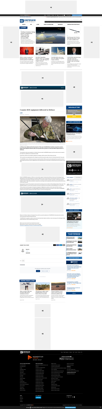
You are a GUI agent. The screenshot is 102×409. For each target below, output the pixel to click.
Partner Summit (53, 381)
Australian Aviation (23, 369)
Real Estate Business (23, 382)
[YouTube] (74, 397)
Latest (23, 27)
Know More (28, 252)
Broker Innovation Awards (40, 389)
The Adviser (22, 387)
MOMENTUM (27, 15)
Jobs (66, 21)
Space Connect (22, 385)
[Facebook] (67, 397)
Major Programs (49, 21)
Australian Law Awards (39, 379)
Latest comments (70, 177)
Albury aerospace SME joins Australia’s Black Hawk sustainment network (26, 292)
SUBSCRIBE (38, 397)
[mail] (63, 245)
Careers (57, 21)
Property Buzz (22, 381)
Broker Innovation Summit (40, 391)
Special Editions (62, 21)
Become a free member (77, 15)
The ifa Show (69, 367)
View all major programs (74, 257)
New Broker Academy (54, 378)
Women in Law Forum (70, 365)
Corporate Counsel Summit (55, 366)
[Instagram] (72, 397)
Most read (78, 177)
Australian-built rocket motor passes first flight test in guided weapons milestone (57, 58)
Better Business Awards (39, 386)
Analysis (54, 21)
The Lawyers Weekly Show (71, 369)
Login (70, 15)
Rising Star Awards (54, 384)
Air (31, 24)
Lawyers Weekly (22, 378)
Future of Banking (54, 369)
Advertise (48, 15)
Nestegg (21, 379)
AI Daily (21, 367)
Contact (52, 15)
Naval (24, 24)
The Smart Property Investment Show (73, 370)
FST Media (21, 375)
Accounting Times (23, 366)
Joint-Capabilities (48, 24)
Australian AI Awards (39, 369)
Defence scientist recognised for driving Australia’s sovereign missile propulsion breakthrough (26, 58)
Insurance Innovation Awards (55, 375)
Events (69, 21)
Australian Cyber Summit (39, 376)
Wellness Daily (22, 388)
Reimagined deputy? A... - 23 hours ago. (74, 205)
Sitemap (21, 401)
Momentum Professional (71, 373)
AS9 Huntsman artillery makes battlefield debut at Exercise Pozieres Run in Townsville (42, 292)
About (45, 15)
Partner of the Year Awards (55, 379)
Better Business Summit (39, 388)
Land (37, 24)
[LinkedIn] (68, 397)
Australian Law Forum (39, 380)
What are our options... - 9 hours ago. (74, 186)
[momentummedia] (35, 358)
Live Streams (76, 21)
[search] (81, 19)
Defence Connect (22, 373)
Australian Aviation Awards (40, 370)
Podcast (72, 21)
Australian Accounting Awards (40, 367)
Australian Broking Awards (40, 373)
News (46, 21)
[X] (54, 245)
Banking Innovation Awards (40, 385)
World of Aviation (22, 390)
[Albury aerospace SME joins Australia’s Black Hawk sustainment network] (27, 286)
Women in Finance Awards (55, 388)
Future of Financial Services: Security (57, 372)
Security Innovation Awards (55, 385)
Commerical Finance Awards (55, 365)
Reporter (27, 114)
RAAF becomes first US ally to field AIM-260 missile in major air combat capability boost (73, 38)
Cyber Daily (21, 372)
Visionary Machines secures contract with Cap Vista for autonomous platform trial (57, 292)
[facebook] (57, 245)
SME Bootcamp (53, 387)
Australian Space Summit (39, 383)
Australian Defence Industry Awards (41, 377)
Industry (60, 24)
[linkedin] (60, 245)
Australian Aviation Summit (40, 372)
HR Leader (21, 376)
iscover (80, 21)
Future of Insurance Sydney (55, 373)
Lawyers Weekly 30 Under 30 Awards (57, 376)
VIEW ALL (62, 87)
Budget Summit (53, 363)
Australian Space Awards (39, 382)
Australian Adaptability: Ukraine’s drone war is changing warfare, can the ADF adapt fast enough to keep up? (42, 59)
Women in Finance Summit (55, 390)
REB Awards (53, 382)
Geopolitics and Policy (73, 24)
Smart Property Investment (24, 384)
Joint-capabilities (38, 55)
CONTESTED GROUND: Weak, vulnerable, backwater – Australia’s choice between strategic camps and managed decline (74, 60)
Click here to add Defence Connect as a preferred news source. (31, 225)
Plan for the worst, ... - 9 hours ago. (74, 195)
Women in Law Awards (70, 363)
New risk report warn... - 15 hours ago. (74, 201)
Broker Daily (22, 370)
